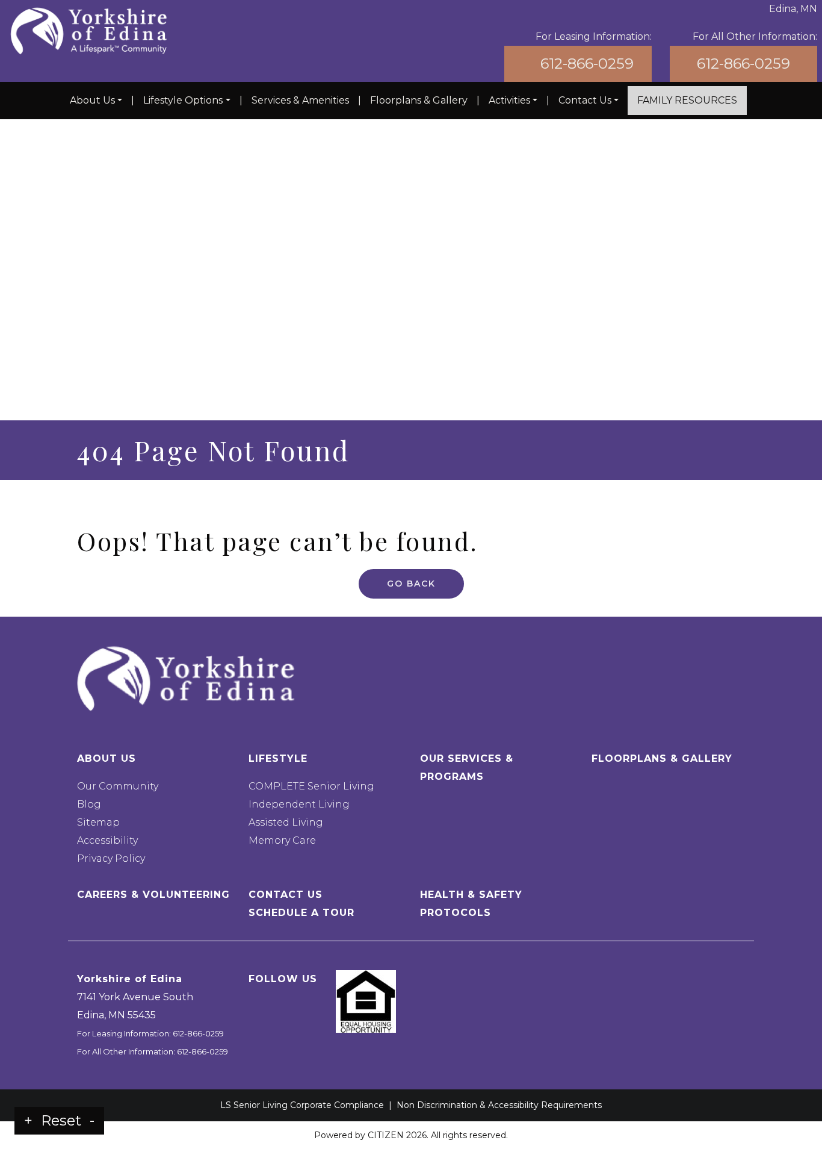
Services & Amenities (300, 100)
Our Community (117, 786)
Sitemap (98, 822)
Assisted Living (286, 822)
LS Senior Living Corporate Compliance (302, 1105)
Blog (89, 804)
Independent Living (299, 804)
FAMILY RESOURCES (687, 100)
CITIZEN (386, 1135)
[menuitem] (96, 100)
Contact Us (584, 100)
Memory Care (282, 840)
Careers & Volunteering (153, 894)
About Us (92, 100)
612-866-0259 (587, 63)
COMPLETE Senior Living (311, 786)
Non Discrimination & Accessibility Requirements (499, 1105)
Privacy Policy (111, 858)
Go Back (411, 583)
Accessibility (107, 840)
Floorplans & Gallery (419, 100)
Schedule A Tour (301, 912)
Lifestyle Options (183, 100)
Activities (509, 100)
